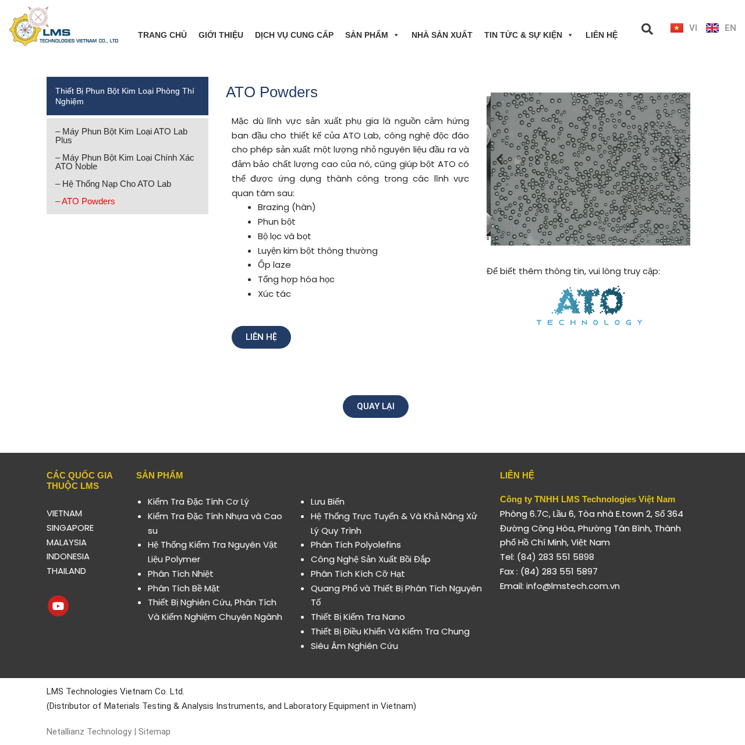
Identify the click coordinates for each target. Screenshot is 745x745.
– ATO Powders (85, 201)
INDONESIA (68, 556)
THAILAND (66, 571)
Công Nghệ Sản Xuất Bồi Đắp (371, 559)
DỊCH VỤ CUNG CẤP (294, 35)
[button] (499, 158)
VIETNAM (64, 513)
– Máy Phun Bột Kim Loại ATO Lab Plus (121, 135)
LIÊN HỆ (602, 35)
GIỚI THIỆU (220, 35)
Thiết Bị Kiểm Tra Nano (358, 617)
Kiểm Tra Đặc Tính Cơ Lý (198, 501)
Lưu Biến (328, 501)
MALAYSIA (67, 542)
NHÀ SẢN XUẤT (442, 35)
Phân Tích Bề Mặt (184, 588)
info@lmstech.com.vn (573, 586)
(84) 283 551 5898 (555, 557)
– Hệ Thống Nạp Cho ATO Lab (113, 184)
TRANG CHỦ (162, 35)
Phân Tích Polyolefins (356, 544)
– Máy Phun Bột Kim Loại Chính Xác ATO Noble (124, 161)
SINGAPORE (70, 528)
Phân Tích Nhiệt (181, 573)
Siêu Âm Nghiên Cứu (354, 646)
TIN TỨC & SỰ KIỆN (523, 35)
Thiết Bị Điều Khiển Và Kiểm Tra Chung (390, 631)
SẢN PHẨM (366, 35)
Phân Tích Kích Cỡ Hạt (358, 573)
